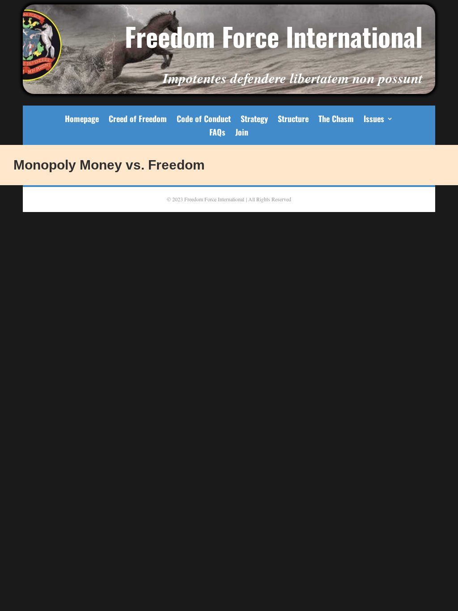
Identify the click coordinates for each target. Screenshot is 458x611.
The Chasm (336, 119)
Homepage (82, 119)
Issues (374, 119)
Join (241, 133)
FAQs (217, 133)
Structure (293, 119)
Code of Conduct (204, 119)
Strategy (254, 119)
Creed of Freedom (138, 119)
